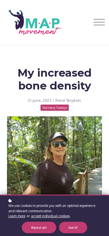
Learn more (16, 216)
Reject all (39, 227)
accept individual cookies (50, 216)
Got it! (73, 227)
